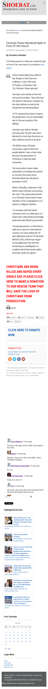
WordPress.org (8, 667)
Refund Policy (27, 675)
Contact (18, 675)
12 (14, 635)
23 (29, 638)
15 (26, 635)
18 (10, 638)
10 (6, 635)
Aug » (9, 649)
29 (26, 641)
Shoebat (11, 50)
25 (10, 641)
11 (10, 635)
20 (18, 638)
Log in (6, 661)
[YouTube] (24, 359)
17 (6, 638)
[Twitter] (15, 359)
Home (17, 30)
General (35, 50)
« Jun (5, 649)
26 (14, 641)
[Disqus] (26, 406)
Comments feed (8, 665)
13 (18, 635)
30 (29, 641)
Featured (29, 50)
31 (6, 644)
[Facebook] (19, 359)
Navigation (22, 22)
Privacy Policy (9, 675)
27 (18, 641)
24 (6, 641)
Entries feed (7, 663)
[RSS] (10, 359)
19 (14, 638)
